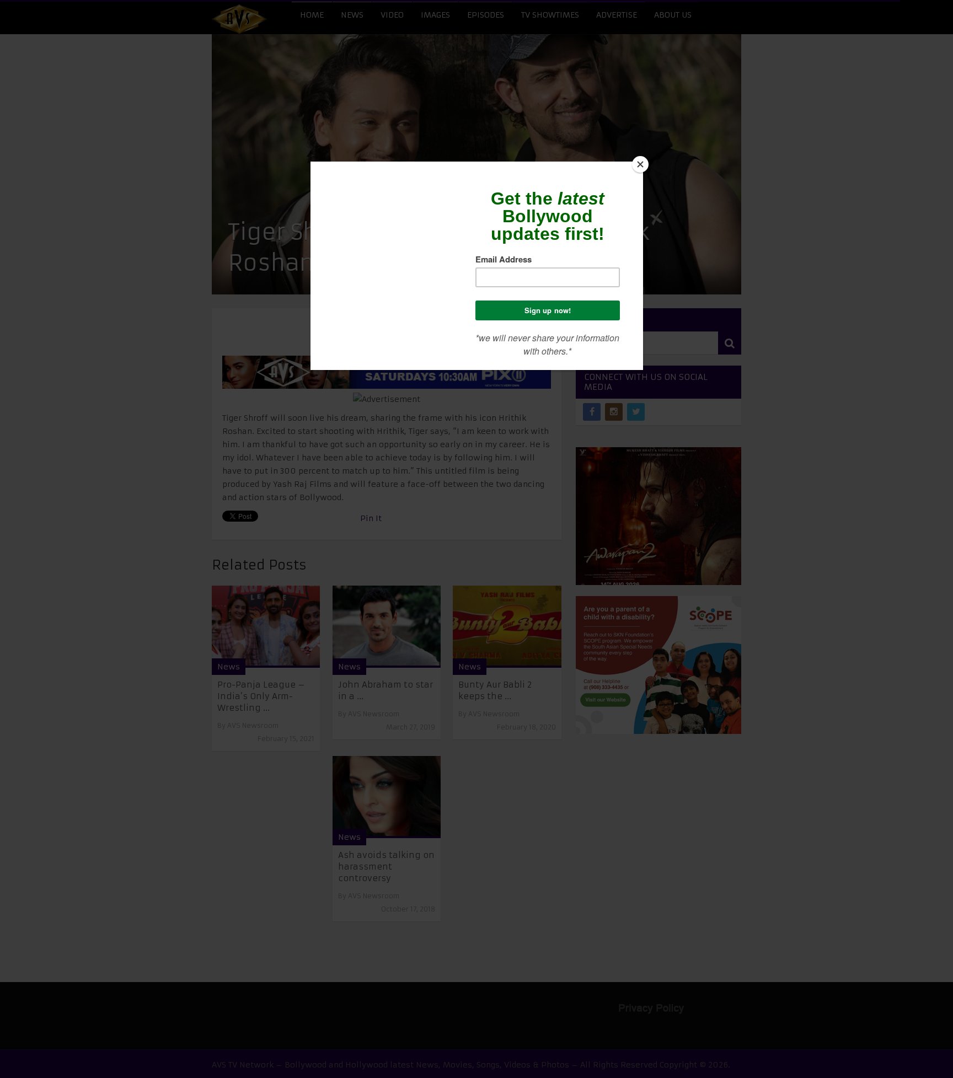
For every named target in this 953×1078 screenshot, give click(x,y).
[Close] (640, 164)
